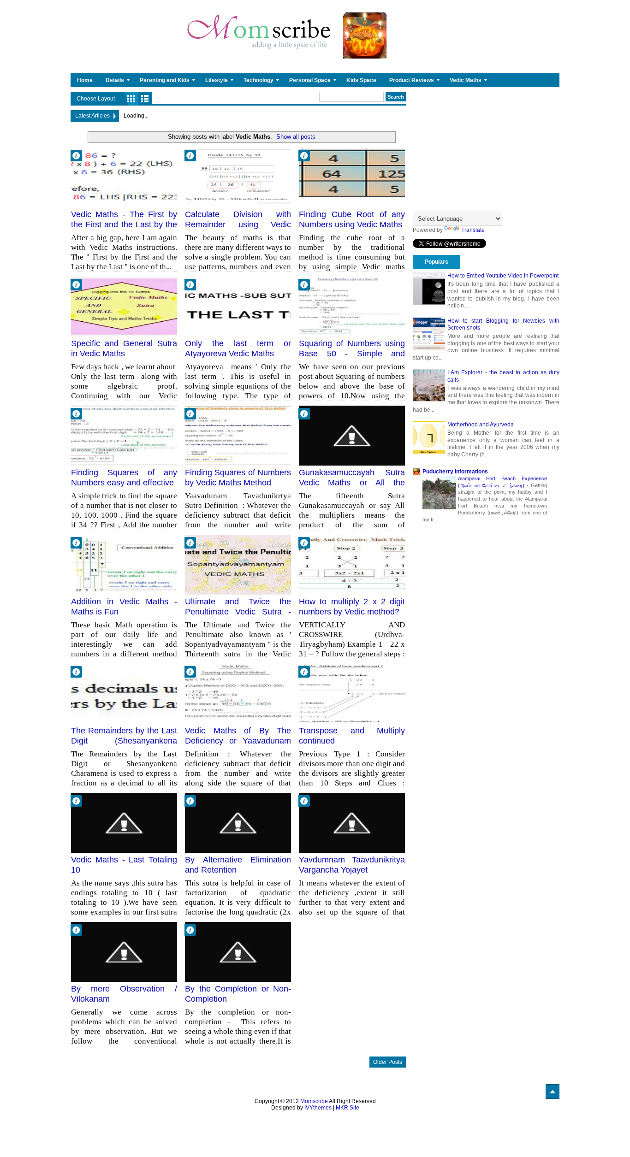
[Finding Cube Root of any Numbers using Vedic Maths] (352, 177)
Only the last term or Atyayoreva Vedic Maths (238, 348)
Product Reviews (411, 80)
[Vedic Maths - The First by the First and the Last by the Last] (124, 177)
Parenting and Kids (165, 80)
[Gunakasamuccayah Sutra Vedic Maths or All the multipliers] (352, 436)
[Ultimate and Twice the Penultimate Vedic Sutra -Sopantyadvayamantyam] (238, 565)
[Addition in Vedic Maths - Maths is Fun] (124, 565)
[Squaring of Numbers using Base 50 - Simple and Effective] (352, 306)
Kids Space (361, 80)
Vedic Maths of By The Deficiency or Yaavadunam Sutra (238, 740)
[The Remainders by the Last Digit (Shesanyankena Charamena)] (124, 694)
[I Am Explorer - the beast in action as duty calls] (429, 385)
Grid (131, 99)
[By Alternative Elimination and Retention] (238, 823)
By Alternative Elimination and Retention (238, 864)
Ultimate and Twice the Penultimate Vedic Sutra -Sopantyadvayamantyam (238, 611)
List (145, 99)
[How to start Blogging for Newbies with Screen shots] (429, 334)
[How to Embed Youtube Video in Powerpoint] (429, 288)
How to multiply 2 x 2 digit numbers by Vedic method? (352, 606)
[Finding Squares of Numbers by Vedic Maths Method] (238, 436)
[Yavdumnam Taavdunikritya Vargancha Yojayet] (352, 823)
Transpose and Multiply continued (352, 735)
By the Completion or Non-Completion (238, 994)
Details (115, 80)
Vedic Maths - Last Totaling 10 (124, 864)
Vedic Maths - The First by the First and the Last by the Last (124, 224)
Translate (473, 230)
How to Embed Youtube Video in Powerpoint (503, 275)
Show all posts (295, 136)
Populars (436, 262)
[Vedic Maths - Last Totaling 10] (124, 823)
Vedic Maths (465, 80)
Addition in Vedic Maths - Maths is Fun (124, 606)
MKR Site (347, 1107)
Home (85, 80)
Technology (258, 80)
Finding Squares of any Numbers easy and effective (124, 477)
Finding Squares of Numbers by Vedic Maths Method (238, 477)
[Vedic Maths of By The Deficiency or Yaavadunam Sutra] (238, 694)
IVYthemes (318, 1107)
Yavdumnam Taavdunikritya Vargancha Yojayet (352, 864)
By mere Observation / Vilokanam (124, 994)
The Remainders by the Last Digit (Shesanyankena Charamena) (124, 740)
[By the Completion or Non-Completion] (238, 952)
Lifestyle (216, 80)
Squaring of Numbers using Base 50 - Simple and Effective (352, 353)
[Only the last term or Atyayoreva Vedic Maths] (238, 306)
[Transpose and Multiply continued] (352, 694)
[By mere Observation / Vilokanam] (124, 952)
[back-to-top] (552, 1091)
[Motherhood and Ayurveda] (429, 437)
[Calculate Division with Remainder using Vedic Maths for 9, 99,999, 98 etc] (238, 177)
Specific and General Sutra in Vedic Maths (124, 348)
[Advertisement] (486, 149)
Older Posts (387, 1062)
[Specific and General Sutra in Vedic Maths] (124, 306)
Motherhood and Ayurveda (480, 424)
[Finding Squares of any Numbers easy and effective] (124, 436)
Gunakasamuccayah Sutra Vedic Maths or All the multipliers (352, 482)
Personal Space (310, 80)
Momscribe (314, 1101)
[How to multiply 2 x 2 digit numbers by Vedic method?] (352, 565)
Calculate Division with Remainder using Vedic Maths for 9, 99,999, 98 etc (238, 224)
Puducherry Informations (455, 471)
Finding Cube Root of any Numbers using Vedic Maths (352, 219)
